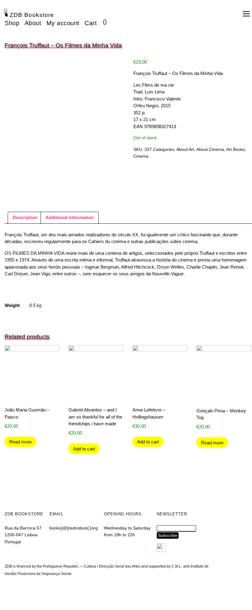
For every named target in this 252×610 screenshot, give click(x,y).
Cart (91, 23)
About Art (185, 149)
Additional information (69, 217)
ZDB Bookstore (32, 15)
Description (25, 217)
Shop (12, 23)
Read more (20, 441)
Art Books (235, 149)
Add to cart (84, 448)
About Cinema (210, 149)
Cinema (140, 156)
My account (63, 23)
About (33, 23)
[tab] (25, 218)
